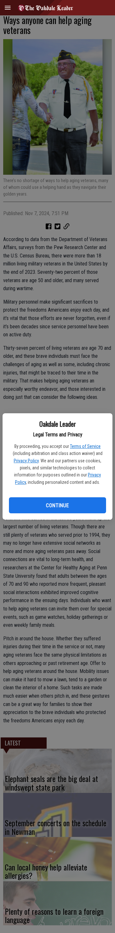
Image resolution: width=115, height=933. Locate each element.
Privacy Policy (26, 460)
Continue (57, 505)
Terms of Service (85, 446)
